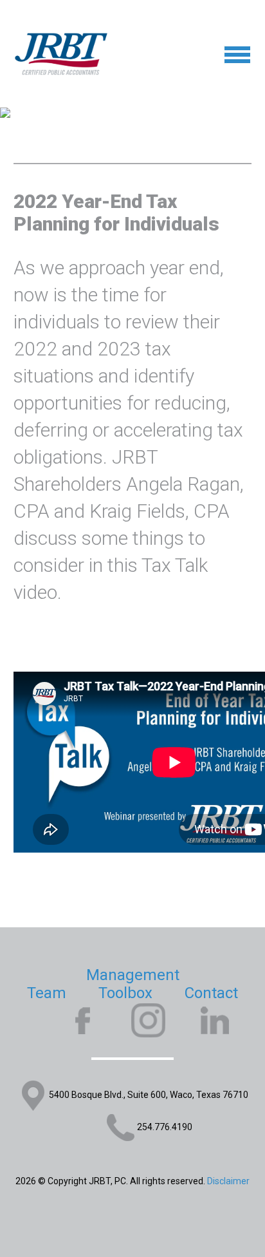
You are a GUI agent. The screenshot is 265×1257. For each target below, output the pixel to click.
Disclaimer (228, 1181)
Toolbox (125, 993)
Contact (211, 993)
